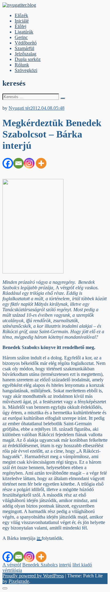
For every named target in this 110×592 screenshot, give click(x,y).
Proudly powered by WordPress (33, 575)
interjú (65, 564)
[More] (41, 163)
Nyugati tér (19, 108)
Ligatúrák (24, 31)
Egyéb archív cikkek (22, 102)
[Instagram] (29, 163)
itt (39, 538)
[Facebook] (7, 163)
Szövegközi (26, 70)
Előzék (21, 15)
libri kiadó (82, 564)
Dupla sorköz (28, 59)
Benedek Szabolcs (40, 564)
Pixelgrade (19, 581)
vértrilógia (12, 570)
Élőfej (20, 26)
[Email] (18, 163)
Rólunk (22, 64)
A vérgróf (11, 564)
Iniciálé (22, 20)
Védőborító (26, 42)
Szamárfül (24, 48)
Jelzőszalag (25, 53)
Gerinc (21, 37)
